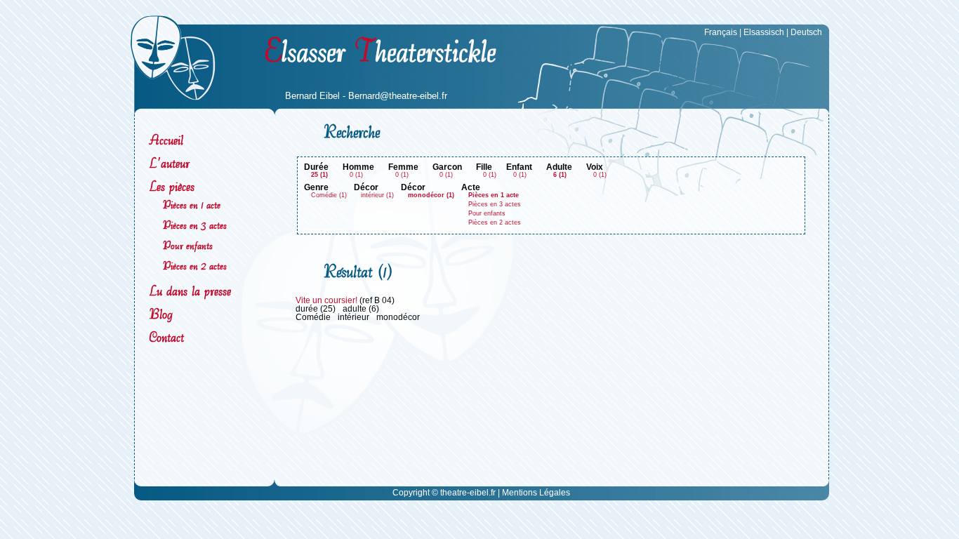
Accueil (166, 140)
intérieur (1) (377, 195)
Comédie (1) (329, 195)
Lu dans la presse (190, 291)
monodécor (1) (431, 195)
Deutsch (806, 32)
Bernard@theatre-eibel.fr (397, 96)
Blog (161, 314)
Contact (166, 337)
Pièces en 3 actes (195, 225)
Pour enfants (188, 245)
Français (720, 32)
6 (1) (560, 174)
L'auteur (169, 163)
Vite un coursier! (326, 300)
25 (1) (319, 174)
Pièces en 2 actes (195, 265)
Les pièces (171, 186)
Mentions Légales (536, 493)
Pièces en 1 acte (191, 204)
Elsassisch (763, 32)
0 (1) (356, 174)
